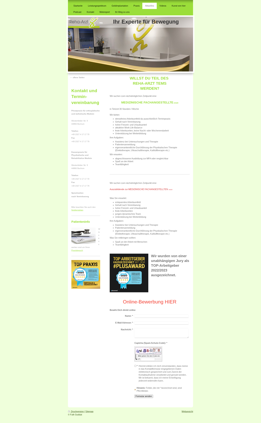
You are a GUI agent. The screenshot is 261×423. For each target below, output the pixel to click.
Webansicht (187, 411)
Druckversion (77, 411)
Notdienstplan (77, 210)
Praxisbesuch (77, 250)
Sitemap (89, 411)
